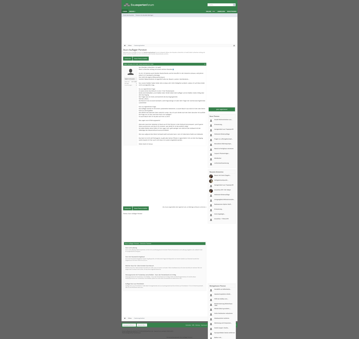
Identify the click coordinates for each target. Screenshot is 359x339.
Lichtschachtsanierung (221, 163)
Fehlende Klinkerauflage (222, 134)
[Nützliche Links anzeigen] (234, 45)
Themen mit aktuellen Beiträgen (144, 15)
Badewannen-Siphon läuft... (223, 204)
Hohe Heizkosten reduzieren (223, 313)
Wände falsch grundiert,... (222, 308)
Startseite (188, 325)
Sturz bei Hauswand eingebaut (135, 257)
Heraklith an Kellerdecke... (222, 289)
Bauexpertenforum (128, 325)
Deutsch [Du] (141, 325)
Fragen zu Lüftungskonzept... (223, 139)
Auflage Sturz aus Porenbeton (134, 284)
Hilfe (193, 325)
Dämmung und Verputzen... (223, 323)
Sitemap (197, 325)
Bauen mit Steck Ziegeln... (222, 175)
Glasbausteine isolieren (221, 318)
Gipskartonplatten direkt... (222, 294)
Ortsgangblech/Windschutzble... (224, 199)
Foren (125, 11)
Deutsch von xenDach (163, 331)
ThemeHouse (137, 333)
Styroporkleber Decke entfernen (224, 333)
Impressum (204, 325)
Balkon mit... (218, 337)
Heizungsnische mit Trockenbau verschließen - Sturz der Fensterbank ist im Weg (150, 275)
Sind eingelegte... (219, 214)
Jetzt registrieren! (221, 109)
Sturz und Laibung (131, 248)
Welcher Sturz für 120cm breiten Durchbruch (139, 266)
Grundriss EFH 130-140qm (222, 190)
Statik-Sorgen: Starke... (221, 328)
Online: (210, 11)
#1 (205, 64)
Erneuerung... (218, 124)
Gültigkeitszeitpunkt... (221, 180)
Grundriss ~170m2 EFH (221, 219)
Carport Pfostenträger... (222, 153)
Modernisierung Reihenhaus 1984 (223, 304)
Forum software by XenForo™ (137, 331)
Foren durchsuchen (128, 15)
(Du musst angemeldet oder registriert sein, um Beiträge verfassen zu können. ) (184, 207)
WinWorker (217, 158)
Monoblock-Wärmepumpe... (223, 144)
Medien (131, 11)
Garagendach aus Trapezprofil (223, 129)
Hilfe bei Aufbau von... (221, 299)
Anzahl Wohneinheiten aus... (223, 119)
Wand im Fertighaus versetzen (224, 148)
